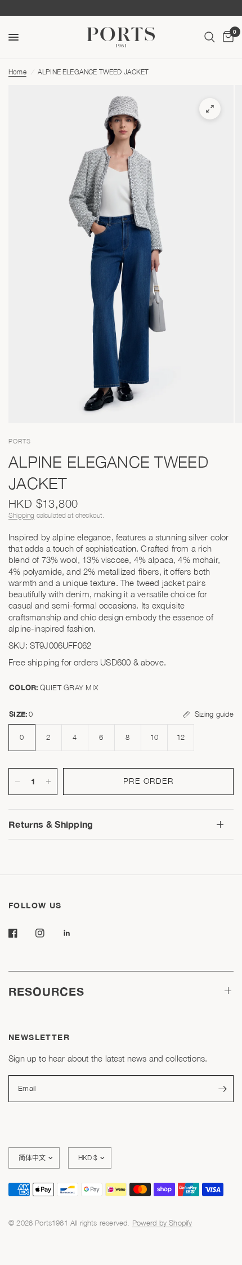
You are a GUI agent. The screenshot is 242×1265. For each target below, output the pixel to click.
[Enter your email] (222, 1088)
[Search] (209, 37)
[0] (226, 37)
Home (17, 72)
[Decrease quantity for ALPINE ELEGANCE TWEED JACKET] (17, 781)
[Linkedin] (74, 933)
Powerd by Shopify (162, 1222)
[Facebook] (20, 933)
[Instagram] (47, 933)
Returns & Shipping (50, 824)
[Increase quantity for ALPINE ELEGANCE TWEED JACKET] (48, 781)
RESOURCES (46, 991)
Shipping (21, 515)
